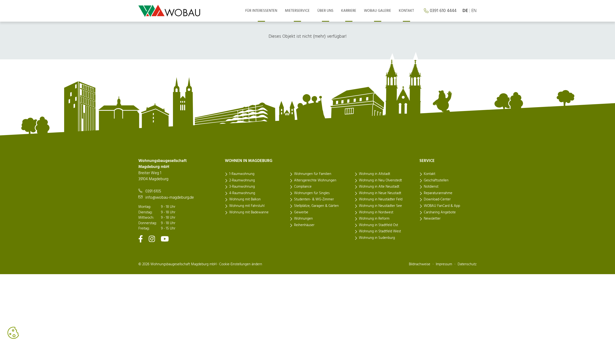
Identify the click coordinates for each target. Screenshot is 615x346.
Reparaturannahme (438, 193)
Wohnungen (303, 219)
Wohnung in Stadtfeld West (380, 231)
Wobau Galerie (377, 11)
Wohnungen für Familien (312, 174)
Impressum (444, 264)
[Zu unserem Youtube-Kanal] (165, 238)
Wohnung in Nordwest (376, 212)
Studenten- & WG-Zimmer (314, 199)
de (465, 10)
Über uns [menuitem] (325, 11)
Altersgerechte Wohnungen (315, 180)
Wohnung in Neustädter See (380, 206)
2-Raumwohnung (242, 180)
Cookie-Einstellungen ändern (240, 264)
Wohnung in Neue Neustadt (380, 193)
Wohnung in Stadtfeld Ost (378, 225)
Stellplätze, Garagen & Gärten (316, 206)
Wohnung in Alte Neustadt (379, 187)
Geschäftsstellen (436, 180)
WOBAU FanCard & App (442, 206)
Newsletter (432, 219)
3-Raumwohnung (242, 187)
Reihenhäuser (304, 225)
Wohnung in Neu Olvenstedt (380, 180)
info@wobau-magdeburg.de (169, 197)
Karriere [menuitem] (348, 11)
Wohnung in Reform (374, 219)
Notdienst (431, 187)
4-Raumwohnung (242, 193)
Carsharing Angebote (440, 212)
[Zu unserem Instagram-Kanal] (152, 238)
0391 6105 (153, 191)
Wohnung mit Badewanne (249, 212)
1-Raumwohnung (241, 174)
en (474, 10)
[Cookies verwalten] (13, 333)
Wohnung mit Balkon (245, 199)
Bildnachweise (419, 264)
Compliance (303, 187)
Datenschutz (467, 264)
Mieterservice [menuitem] (297, 11)
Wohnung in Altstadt (374, 174)
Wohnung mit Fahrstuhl (246, 206)
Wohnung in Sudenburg (377, 238)
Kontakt (429, 174)
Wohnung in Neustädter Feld (380, 199)
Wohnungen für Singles (312, 193)
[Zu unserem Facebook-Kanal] (140, 238)
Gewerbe (301, 212)
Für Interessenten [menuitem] (261, 11)
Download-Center (437, 199)
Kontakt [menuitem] (406, 11)
